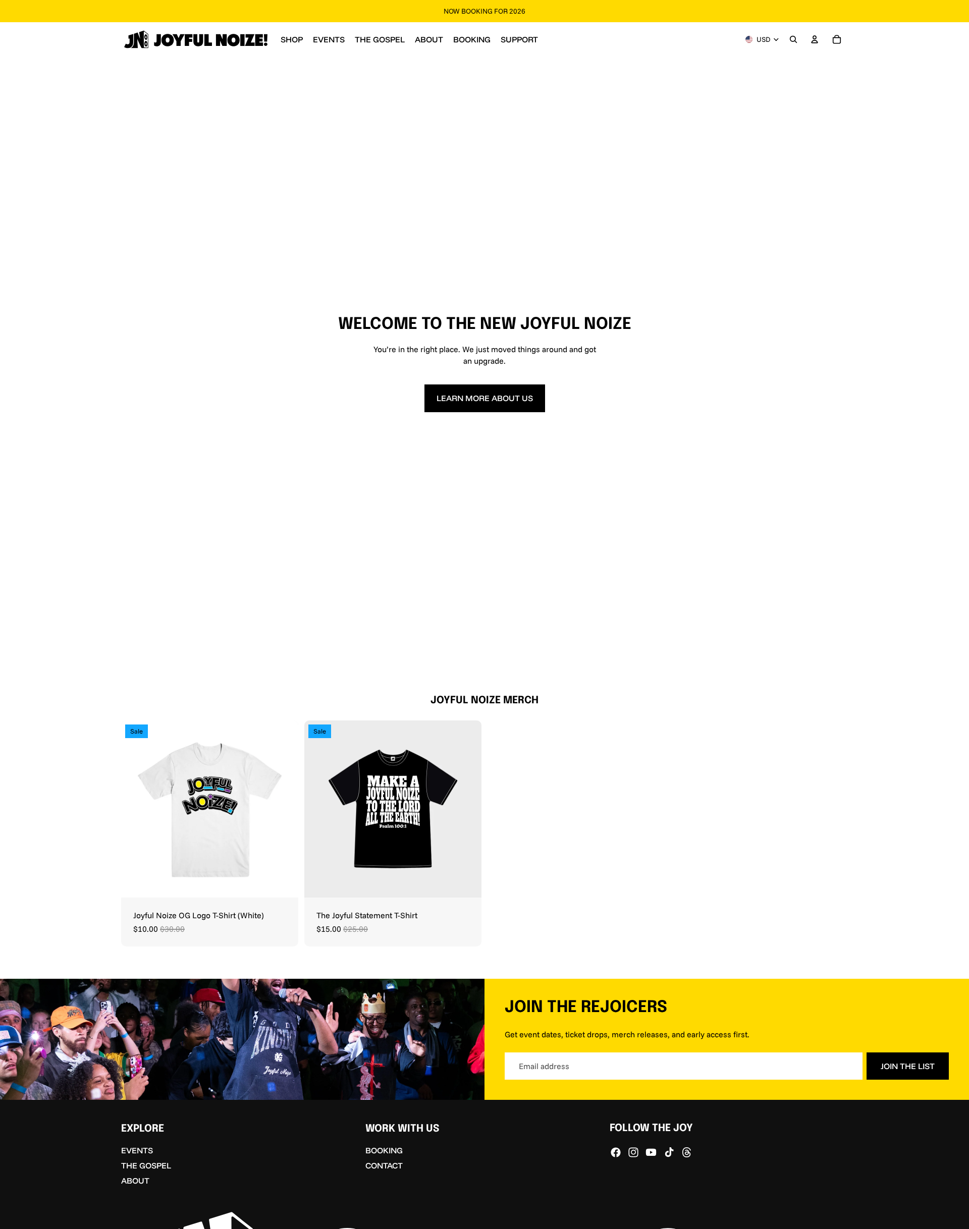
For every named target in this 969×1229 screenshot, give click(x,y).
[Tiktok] (669, 1152)
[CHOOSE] (283, 882)
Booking (384, 1151)
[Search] (793, 39)
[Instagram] (633, 1152)
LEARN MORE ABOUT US (485, 398)
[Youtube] (651, 1152)
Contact (384, 1165)
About (135, 1181)
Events (137, 1151)
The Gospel (146, 1165)
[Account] (814, 39)
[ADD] (466, 882)
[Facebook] (616, 1152)
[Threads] (687, 1152)
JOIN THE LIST (908, 1066)
